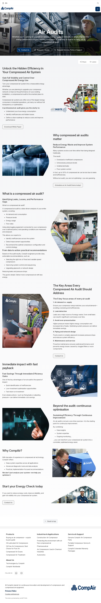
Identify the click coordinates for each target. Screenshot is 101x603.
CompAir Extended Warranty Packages (78, 550)
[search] (98, 3)
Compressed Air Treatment (15, 555)
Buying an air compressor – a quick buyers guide (18, 539)
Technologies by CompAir (15, 563)
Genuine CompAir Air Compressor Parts (80, 539)
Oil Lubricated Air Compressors (17, 543)
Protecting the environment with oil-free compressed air (49, 542)
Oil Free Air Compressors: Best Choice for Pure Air (17, 547)
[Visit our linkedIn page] (16, 573)
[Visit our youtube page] (21, 573)
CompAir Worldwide (13, 567)
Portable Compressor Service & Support (79, 544)
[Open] (97, 9)
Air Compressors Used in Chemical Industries (49, 550)
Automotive (41, 555)
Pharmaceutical (42, 546)
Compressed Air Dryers (14, 552)
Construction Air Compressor (47, 538)
